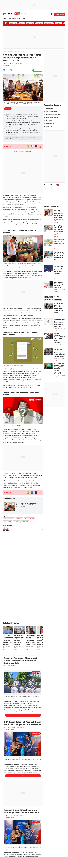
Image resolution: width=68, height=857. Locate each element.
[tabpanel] (23, 127)
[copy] (40, 146)
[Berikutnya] (43, 612)
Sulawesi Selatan (33, 195)
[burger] (64, 17)
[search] (52, 14)
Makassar (6, 195)
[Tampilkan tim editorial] (42, 529)
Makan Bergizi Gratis (24, 202)
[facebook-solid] (32, 146)
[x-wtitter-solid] (36, 146)
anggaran (28, 200)
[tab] (8, 108)
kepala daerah (31, 198)
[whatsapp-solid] (28, 146)
